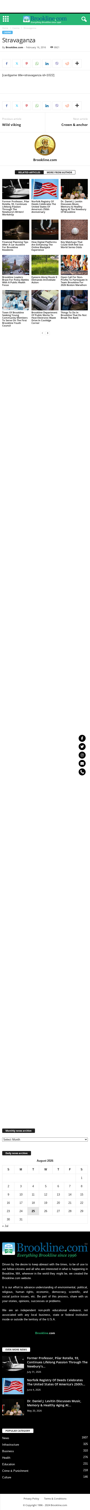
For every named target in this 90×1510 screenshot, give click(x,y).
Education (8, 1464)
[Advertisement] (45, 6)
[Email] (82, 763)
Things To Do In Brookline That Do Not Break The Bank (74, 315)
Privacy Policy (31, 1498)
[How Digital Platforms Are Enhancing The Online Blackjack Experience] (45, 230)
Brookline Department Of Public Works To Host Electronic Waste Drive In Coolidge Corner (44, 318)
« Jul (5, 1226)
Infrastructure (10, 1444)
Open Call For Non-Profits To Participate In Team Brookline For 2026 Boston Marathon (74, 281)
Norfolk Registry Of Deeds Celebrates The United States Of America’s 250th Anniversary (43, 206)
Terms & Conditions (55, 1498)
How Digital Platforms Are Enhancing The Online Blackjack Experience (44, 245)
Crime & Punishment (15, 1470)
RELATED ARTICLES (29, 172)
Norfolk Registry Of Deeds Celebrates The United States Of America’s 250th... (56, 1382)
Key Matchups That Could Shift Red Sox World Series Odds (72, 244)
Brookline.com (14, 47)
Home (5, 27)
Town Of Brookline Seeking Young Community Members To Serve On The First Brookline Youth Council (15, 319)
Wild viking (11, 124)
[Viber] (56, 63)
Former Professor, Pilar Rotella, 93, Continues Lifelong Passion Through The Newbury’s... (57, 1362)
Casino (15, 27)
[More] (77, 63)
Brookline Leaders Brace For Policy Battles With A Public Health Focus (15, 281)
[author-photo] (45, 145)
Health (6, 1457)
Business (8, 1451)
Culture (6, 1477)
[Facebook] (6, 63)
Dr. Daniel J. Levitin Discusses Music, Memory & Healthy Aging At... (54, 1403)
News (5, 1438)
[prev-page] (42, 333)
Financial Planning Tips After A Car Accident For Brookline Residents (15, 245)
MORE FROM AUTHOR (59, 172)
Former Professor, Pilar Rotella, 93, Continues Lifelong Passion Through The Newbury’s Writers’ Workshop (15, 208)
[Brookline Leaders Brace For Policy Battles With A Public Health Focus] (15, 265)
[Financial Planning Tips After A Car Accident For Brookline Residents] (15, 230)
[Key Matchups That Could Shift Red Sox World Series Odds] (74, 230)
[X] (16, 63)
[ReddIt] (66, 63)
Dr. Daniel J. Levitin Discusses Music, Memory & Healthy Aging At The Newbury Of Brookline (73, 206)
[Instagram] (82, 755)
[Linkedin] (46, 63)
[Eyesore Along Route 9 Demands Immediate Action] (45, 265)
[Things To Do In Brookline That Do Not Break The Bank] (74, 300)
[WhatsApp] (36, 63)
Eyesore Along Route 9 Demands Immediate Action (44, 279)
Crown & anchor (74, 124)
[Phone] (82, 771)
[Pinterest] (26, 63)
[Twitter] (82, 746)
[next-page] (47, 333)
